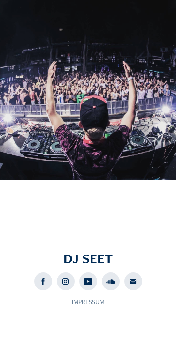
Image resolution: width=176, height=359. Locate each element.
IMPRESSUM (88, 302)
